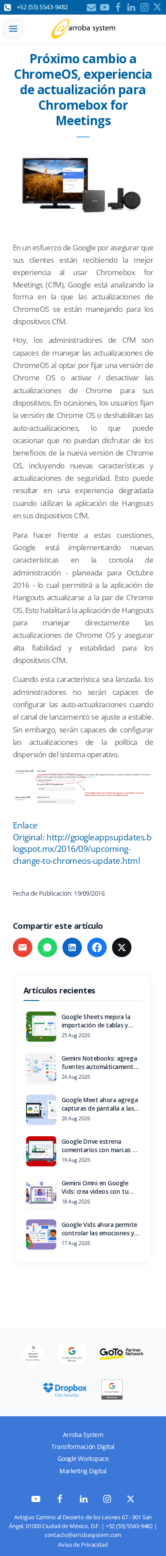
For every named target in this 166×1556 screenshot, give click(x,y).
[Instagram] (144, 7)
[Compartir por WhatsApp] (47, 947)
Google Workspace (83, 1458)
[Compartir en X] (121, 947)
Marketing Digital (83, 1471)
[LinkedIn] (131, 7)
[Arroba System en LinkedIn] (83, 1501)
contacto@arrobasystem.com (83, 1535)
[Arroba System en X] (131, 1500)
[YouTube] (104, 7)
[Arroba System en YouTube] (35, 1501)
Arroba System (83, 1434)
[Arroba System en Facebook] (59, 1501)
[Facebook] (118, 7)
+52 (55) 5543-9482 (129, 1526)
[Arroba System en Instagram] (107, 1501)
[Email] (91, 7)
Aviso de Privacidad (83, 1544)
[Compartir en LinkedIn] (72, 947)
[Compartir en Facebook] (97, 947)
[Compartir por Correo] (22, 947)
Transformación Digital (82, 1446)
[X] (157, 7)
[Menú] (13, 28)
